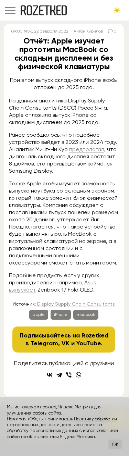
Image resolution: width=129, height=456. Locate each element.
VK (65, 343)
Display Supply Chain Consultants (76, 304)
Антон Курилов (88, 31)
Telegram (44, 343)
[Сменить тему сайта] (117, 10)
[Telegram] (59, 375)
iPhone (60, 314)
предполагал (86, 149)
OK (115, 444)
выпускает (22, 289)
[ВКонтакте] (49, 375)
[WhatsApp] (78, 375)
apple (39, 314)
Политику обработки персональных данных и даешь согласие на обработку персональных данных (62, 424)
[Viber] (69, 375)
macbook (86, 314)
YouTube (88, 343)
